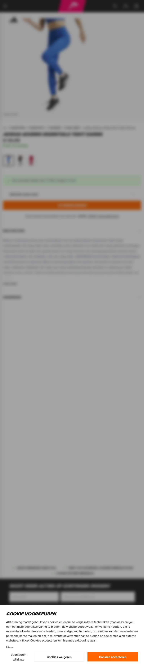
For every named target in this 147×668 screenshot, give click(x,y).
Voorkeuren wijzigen (18, 657)
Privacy (9, 647)
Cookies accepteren (113, 657)
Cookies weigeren (59, 657)
